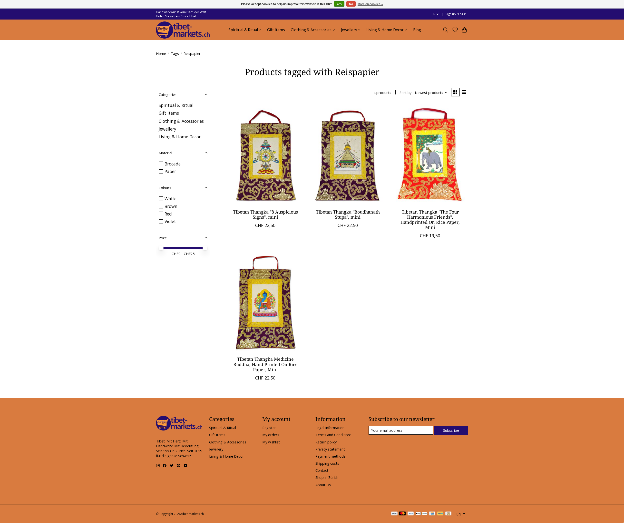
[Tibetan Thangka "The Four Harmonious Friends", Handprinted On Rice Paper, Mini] (430, 154)
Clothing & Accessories (181, 121)
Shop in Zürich (326, 477)
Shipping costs (327, 463)
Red (168, 214)
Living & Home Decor (180, 137)
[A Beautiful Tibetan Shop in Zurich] (183, 30)
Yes (339, 4)
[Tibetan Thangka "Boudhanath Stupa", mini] (347, 154)
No (351, 4)
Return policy (326, 442)
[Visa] (411, 514)
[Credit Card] (432, 514)
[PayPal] (440, 514)
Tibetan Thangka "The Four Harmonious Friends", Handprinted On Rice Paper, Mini (430, 219)
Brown (171, 206)
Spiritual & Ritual (176, 105)
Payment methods (330, 456)
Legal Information (329, 427)
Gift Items (276, 29)
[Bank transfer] (394, 514)
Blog (417, 29)
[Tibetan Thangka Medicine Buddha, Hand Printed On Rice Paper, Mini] (265, 302)
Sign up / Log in (456, 14)
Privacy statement (330, 449)
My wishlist (271, 442)
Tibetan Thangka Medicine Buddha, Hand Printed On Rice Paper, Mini (265, 364)
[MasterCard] (402, 514)
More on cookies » (370, 4)
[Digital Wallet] (422, 514)
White (170, 199)
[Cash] (448, 514)
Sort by (405, 92)
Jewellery (167, 129)
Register (269, 427)
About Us (323, 484)
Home (161, 53)
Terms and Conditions (333, 434)
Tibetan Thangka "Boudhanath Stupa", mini (348, 214)
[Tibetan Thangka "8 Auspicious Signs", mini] (265, 154)
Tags (175, 53)
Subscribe (451, 430)
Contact (321, 470)
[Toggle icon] (445, 30)
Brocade (173, 164)
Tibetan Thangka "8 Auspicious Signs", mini (265, 214)
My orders (270, 434)
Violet (170, 221)
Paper (170, 171)
